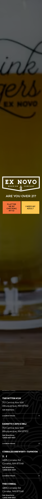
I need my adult (30, 262)
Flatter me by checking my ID (11, 261)
